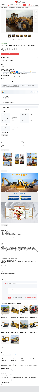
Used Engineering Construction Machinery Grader (19, 377)
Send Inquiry (10, 53)
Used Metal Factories (25, 375)
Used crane (21, 360)
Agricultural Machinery (19, 7)
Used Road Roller (13, 358)
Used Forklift (3, 360)
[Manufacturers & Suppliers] (19, 2)
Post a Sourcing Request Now (30, 297)
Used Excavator (12, 356)
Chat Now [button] (29, 53)
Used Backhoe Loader (23, 358)
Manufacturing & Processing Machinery (9, 7)
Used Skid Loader (31, 358)
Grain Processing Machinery (26, 370)
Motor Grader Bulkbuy (5, 382)
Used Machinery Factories (6, 375)
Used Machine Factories (16, 375)
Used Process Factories (5, 377)
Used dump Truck (13, 360)
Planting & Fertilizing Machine (6, 370)
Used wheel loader (32, 356)
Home (2, 7)
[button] (34, 109)
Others (30, 360)
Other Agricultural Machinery (27, 7)
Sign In (3, 102)
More (2, 384)
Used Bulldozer (22, 356)
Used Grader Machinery (32, 377)
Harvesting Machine (16, 370)
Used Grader (3, 358)
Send (10, 297)
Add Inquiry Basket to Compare (19, 39)
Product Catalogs (15, 354)
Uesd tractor (3, 356)
